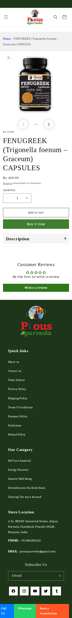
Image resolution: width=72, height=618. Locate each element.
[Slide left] (23, 124)
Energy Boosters (18, 469)
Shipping (7, 183)
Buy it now (36, 224)
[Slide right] (48, 124)
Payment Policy (17, 416)
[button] (6, 17)
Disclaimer (15, 425)
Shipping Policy (17, 398)
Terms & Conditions (20, 407)
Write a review (36, 288)
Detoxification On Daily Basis (26, 488)
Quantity (9, 190)
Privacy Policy (17, 389)
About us (13, 362)
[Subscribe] (59, 576)
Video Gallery (16, 380)
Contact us (14, 371)
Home (7, 38)
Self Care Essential (19, 460)
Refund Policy (17, 434)
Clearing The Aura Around (24, 497)
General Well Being (20, 479)
